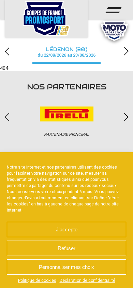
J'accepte (66, 229)
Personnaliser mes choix (66, 267)
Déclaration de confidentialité (87, 280)
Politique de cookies (37, 280)
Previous (7, 51)
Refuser (66, 248)
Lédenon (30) (66, 52)
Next (126, 51)
